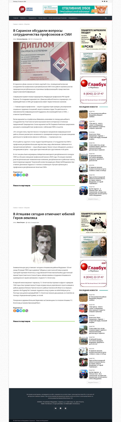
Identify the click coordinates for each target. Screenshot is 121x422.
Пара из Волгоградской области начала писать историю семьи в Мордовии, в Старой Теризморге (97, 180)
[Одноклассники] (107, 1)
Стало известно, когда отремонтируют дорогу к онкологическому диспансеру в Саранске (97, 147)
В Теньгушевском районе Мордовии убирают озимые (97, 114)
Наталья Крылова (22, 39)
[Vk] (102, 1)
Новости (21, 24)
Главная (15, 24)
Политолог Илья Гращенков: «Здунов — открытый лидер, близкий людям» (98, 136)
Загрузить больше (93, 199)
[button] (106, 18)
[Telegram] (105, 1)
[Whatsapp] (23, 175)
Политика (92, 132)
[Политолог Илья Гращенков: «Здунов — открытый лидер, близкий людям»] (83, 135)
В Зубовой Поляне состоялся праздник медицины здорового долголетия (96, 158)
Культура (91, 165)
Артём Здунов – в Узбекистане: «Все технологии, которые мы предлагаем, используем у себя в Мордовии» (98, 192)
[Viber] (26, 175)
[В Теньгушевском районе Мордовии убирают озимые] (83, 114)
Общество (27, 24)
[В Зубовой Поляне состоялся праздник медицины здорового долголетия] (83, 157)
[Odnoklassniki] (14, 175)
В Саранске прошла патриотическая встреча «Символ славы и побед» (97, 168)
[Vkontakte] (17, 175)
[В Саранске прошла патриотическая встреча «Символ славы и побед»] (83, 168)
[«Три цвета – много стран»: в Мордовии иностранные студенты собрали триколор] (83, 125)
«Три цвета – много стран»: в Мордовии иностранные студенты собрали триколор (97, 125)
